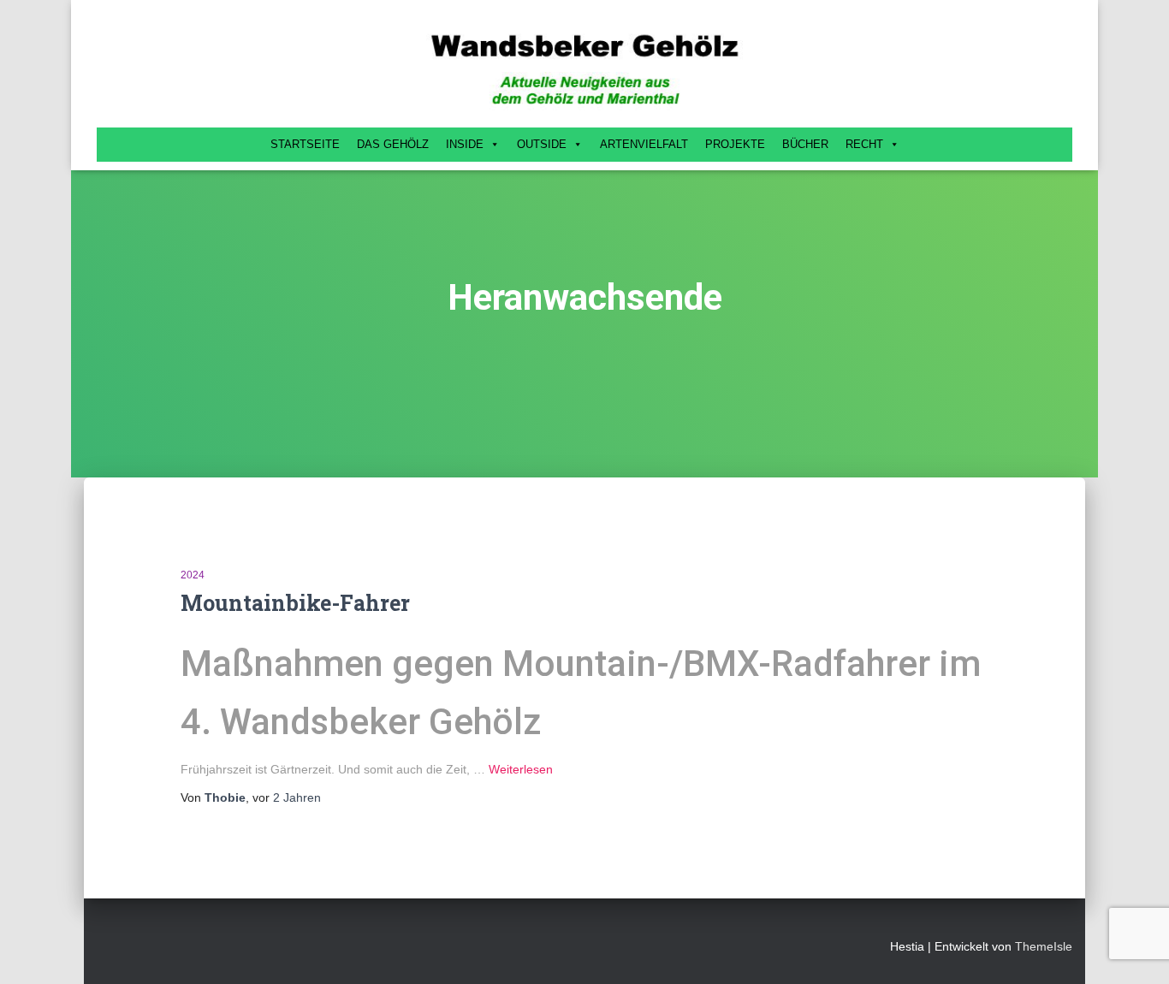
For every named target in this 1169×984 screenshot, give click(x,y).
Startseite (305, 144)
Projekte (735, 144)
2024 (193, 575)
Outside (542, 144)
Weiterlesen (521, 769)
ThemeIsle (1043, 946)
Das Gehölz (393, 144)
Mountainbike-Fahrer (295, 603)
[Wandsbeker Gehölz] (584, 68)
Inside (465, 144)
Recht (864, 144)
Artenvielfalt (644, 144)
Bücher (805, 144)
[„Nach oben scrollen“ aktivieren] (1135, 949)
